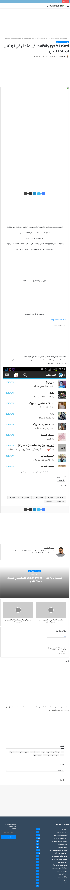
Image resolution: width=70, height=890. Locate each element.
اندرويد (48, 752)
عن (53, 755)
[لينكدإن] (34, 193)
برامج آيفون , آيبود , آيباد (61, 853)
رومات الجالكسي (63, 844)
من (35, 755)
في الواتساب (59, 501)
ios (62, 752)
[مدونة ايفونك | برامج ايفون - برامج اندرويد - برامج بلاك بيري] (55, 6)
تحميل (32, 752)
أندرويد (54, 752)
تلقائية (16, 752)
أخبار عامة (65, 829)
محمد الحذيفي (62, 56)
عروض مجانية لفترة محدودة (59, 856)
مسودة (39, 755)
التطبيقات (65, 883)
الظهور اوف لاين (38, 497)
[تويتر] (39, 193)
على (57, 755)
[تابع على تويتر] (58, 56)
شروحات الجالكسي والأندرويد (60, 841)
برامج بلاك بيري (63, 874)
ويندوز (66, 880)
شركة (62, 755)
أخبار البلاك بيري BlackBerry (60, 868)
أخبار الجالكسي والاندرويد (55, 38)
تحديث (37, 752)
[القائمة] (68, 6)
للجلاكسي (48, 501)
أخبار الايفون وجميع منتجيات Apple (58, 850)
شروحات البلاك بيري (62, 871)
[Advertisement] (35, 22)
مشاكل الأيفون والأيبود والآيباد (60, 865)
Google (62, 780)
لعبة (45, 755)
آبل (58, 752)
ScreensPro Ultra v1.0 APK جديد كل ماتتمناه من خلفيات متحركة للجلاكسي (57, 649)
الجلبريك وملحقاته (63, 862)
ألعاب (66, 885)
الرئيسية (65, 38)
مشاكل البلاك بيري (63, 877)
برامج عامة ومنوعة (62, 832)
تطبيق (26, 752)
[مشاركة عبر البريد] (30, 193)
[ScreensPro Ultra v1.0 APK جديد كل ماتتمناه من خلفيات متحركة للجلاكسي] (56, 641)
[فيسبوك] (43, 193)
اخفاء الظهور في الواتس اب (55, 497)
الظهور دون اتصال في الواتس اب (19, 497)
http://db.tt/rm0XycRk (58, 320)
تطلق (21, 752)
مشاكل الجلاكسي (63, 847)
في (49, 755)
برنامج (43, 752)
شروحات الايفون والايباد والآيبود (59, 859)
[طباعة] (26, 193)
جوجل (11, 752)
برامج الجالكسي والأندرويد (41, 38)
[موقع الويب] (53, 555)
